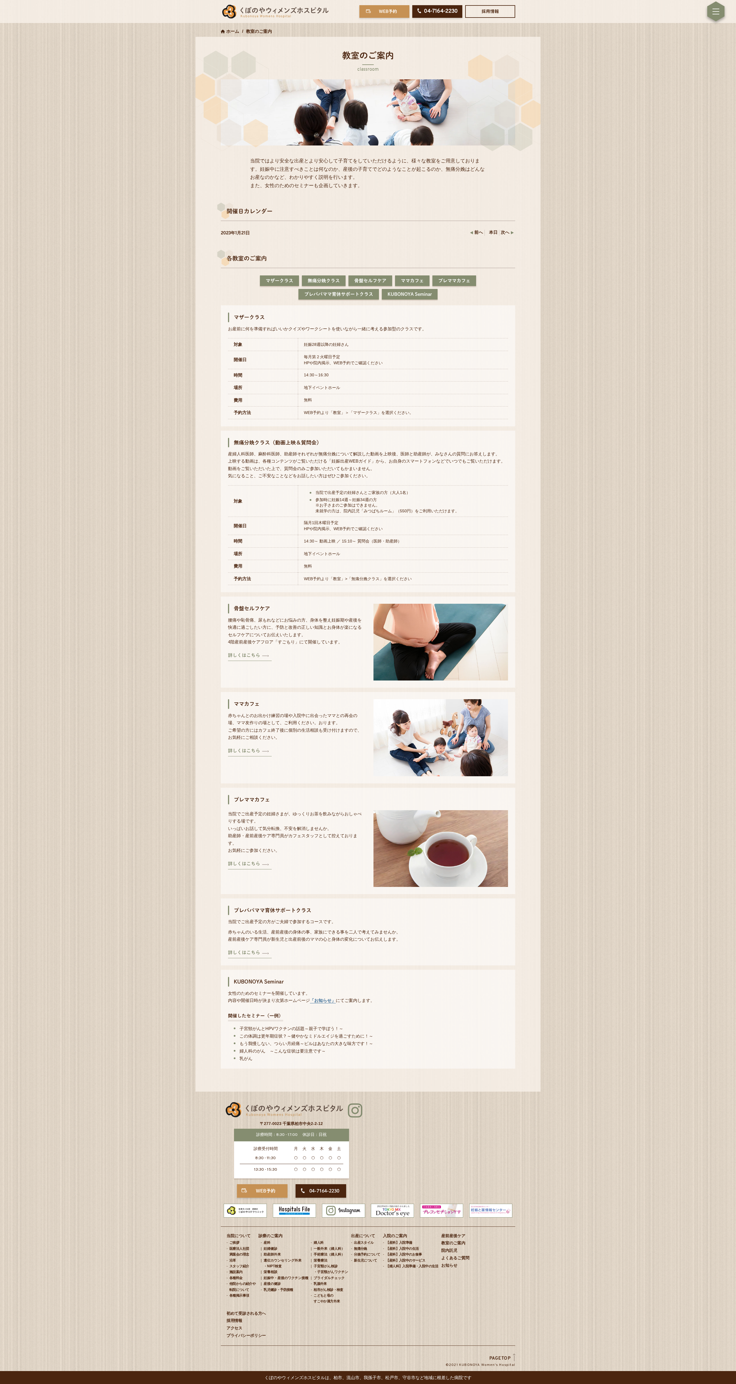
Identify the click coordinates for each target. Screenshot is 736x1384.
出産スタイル (363, 1243)
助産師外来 (272, 1254)
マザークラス (279, 280)
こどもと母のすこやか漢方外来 (327, 1298)
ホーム (232, 31)
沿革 (232, 1260)
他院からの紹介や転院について (242, 1286)
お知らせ (449, 1265)
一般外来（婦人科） (329, 1249)
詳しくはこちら (244, 655)
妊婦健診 (270, 1249)
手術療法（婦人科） (329, 1254)
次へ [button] (505, 232)
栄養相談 (270, 1272)
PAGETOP (500, 1358)
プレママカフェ (454, 280)
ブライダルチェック (329, 1278)
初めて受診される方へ (246, 1313)
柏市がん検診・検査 (328, 1290)
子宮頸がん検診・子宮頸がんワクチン (331, 1269)
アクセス (234, 1328)
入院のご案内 (395, 1235)
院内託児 (449, 1250)
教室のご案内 (453, 1243)
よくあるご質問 (455, 1257)
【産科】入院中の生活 (402, 1249)
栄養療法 (320, 1260)
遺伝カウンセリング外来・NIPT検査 (283, 1263)
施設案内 (236, 1272)
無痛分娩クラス (324, 280)
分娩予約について (367, 1254)
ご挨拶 (234, 1243)
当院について (239, 1235)
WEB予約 (388, 11)
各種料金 (236, 1278)
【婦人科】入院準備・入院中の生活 (412, 1266)
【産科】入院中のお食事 (404, 1254)
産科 (267, 1243)
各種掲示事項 (239, 1295)
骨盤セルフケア (370, 280)
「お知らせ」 (323, 1000)
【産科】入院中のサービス (405, 1260)
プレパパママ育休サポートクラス (338, 294)
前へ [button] (478, 232)
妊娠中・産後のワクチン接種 (286, 1278)
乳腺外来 (320, 1284)
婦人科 (318, 1243)
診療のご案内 (270, 1235)
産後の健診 (272, 1284)
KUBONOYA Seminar (410, 294)
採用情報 (490, 11)
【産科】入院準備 (399, 1243)
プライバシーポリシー (246, 1335)
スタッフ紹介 (239, 1266)
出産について (363, 1235)
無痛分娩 (360, 1249)
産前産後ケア (453, 1235)
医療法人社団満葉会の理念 (239, 1251)
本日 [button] (493, 232)
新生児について (365, 1260)
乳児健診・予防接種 (278, 1290)
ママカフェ (412, 280)
